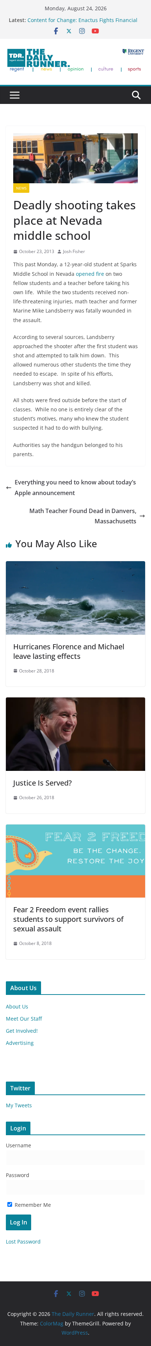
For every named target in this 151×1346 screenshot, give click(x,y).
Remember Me (32, 1204)
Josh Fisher (74, 251)
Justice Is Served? (42, 783)
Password (17, 1175)
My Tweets (19, 1105)
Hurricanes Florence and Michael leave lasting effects (68, 651)
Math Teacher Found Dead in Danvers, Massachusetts (82, 516)
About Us (17, 1006)
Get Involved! (22, 1030)
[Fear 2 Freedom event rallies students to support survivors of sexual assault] (75, 830)
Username (18, 1145)
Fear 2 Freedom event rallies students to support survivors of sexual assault (68, 919)
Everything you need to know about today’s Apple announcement (75, 487)
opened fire (90, 273)
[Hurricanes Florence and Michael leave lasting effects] (75, 566)
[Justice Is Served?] (75, 703)
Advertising (20, 1042)
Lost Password (23, 1241)
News (21, 188)
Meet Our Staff (24, 1018)
